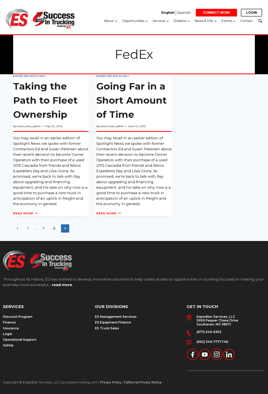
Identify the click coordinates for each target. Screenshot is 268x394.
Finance (9, 322)
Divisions (179, 21)
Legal (7, 334)
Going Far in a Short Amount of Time (131, 100)
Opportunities (133, 21)
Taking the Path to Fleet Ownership (45, 100)
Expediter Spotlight (29, 76)
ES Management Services (116, 317)
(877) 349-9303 (209, 332)
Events (226, 21)
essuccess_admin (29, 126)
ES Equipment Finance (113, 322)
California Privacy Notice (143, 382)
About (109, 21)
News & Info (204, 21)
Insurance (11, 328)
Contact (246, 21)
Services (159, 21)
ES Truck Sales (107, 328)
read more (62, 285)
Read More (25, 213)
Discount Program (17, 317)
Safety (8, 345)
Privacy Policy (110, 382)
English (168, 12)
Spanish (184, 12)
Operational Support (19, 339)
